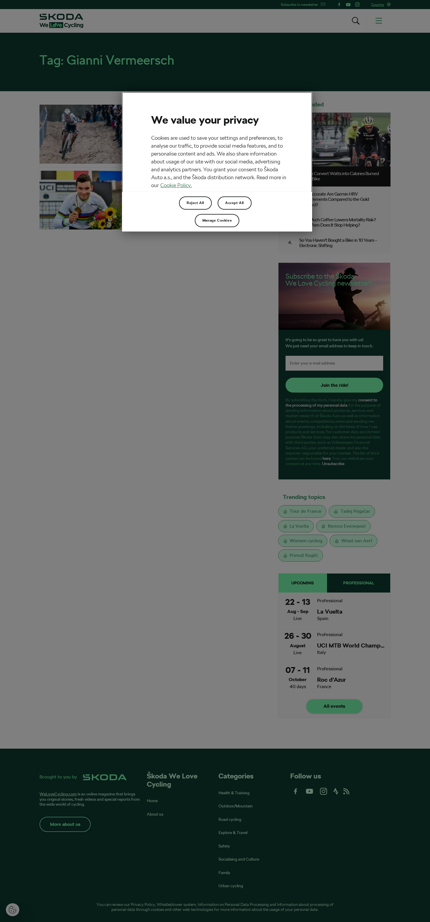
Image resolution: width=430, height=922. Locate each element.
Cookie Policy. (176, 185)
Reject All (195, 203)
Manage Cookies (217, 220)
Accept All (234, 203)
